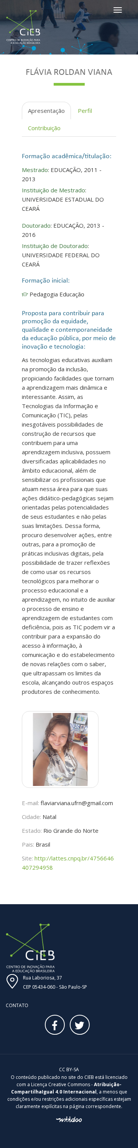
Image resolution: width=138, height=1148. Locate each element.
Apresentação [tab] (46, 110)
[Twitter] (80, 1025)
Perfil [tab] (85, 110)
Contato (17, 1005)
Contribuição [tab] (44, 128)
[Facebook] (55, 1025)
